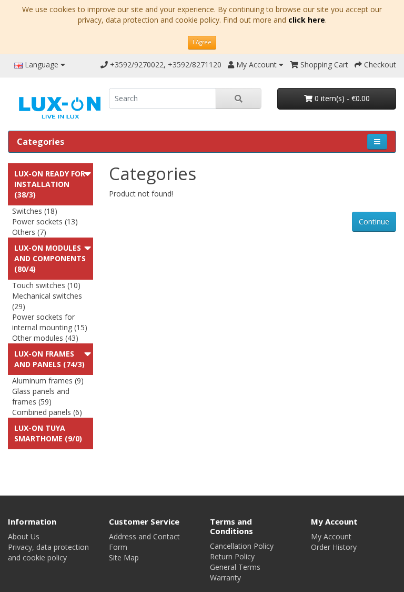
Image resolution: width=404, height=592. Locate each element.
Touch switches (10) (46, 285)
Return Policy (232, 556)
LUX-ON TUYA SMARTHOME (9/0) (48, 433)
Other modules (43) (45, 338)
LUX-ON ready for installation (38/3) (49, 184)
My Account (331, 536)
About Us (23, 536)
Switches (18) (34, 211)
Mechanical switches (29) (47, 301)
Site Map (124, 557)
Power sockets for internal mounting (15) (49, 322)
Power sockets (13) (45, 221)
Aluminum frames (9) (48, 381)
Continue (374, 221)
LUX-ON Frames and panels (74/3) (49, 359)
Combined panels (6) (47, 412)
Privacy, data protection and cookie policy (48, 552)
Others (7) (29, 232)
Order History (334, 547)
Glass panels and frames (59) (40, 396)
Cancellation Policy (242, 546)
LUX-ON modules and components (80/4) (50, 258)
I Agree (202, 42)
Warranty (225, 578)
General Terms (235, 567)
